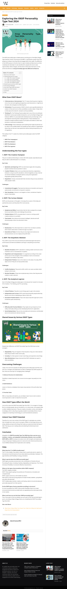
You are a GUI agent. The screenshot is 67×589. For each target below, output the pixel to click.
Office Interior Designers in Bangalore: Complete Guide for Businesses (59, 22)
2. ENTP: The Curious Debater (12, 79)
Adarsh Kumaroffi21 (10, 24)
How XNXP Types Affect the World (11, 87)
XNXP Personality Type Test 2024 (9, 514)
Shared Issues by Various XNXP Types (12, 84)
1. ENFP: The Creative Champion (13, 78)
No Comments (36, 24)
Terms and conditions (60, 3)
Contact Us (41, 8)
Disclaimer (53, 3)
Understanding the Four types (11, 76)
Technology (14, 8)
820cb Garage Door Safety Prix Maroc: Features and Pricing (59, 53)
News (4, 8)
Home (3, 11)
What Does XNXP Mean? (9, 74)
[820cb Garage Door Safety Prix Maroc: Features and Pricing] (50, 53)
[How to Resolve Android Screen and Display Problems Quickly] (49, 577)
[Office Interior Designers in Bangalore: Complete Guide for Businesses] (50, 21)
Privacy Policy (47, 3)
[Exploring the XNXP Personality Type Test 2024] (22, 40)
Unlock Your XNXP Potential (10, 89)
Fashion (32, 8)
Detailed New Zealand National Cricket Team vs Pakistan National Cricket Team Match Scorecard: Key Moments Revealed (59, 33)
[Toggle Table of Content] (19, 73)
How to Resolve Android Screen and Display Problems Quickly (58, 577)
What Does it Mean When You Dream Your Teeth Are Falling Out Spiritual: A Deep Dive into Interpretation (22, 545)
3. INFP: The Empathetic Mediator (13, 81)
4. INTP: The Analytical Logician (12, 82)
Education (26, 8)
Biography (20, 8)
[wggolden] (6, 3)
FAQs (5, 92)
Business (8, 8)
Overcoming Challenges (9, 85)
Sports (36, 8)
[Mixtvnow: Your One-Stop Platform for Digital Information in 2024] (50, 44)
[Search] (64, 8)
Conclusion (6, 90)
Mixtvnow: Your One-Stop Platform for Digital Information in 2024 (59, 44)
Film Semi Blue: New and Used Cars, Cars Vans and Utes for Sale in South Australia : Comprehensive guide (8, 545)
